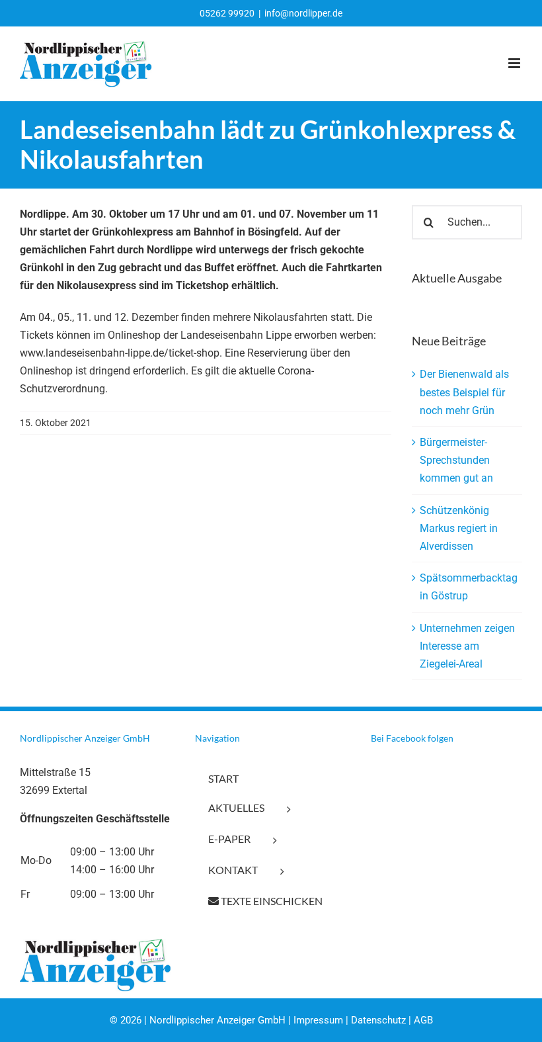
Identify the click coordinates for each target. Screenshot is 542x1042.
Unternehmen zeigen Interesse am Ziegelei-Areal (467, 646)
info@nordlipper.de (303, 13)
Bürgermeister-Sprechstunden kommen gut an (456, 460)
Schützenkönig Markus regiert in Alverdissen (459, 528)
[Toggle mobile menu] (515, 63)
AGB (423, 1020)
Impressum (318, 1020)
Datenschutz (378, 1020)
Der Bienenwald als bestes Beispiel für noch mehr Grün (464, 392)
